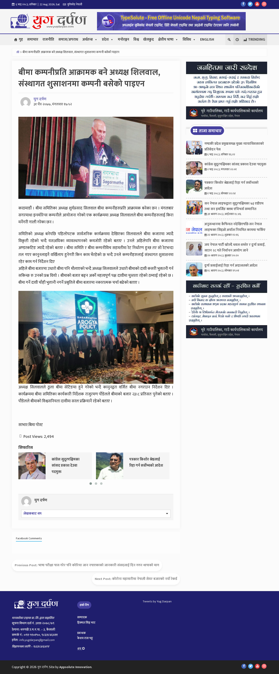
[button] (237, 39)
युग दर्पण (39, 99)
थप (79, 648)
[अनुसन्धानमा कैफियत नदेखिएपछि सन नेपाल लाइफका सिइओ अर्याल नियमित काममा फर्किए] (194, 229)
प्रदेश (105, 40)
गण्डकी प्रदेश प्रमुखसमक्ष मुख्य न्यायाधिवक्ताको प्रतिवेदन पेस (234, 146)
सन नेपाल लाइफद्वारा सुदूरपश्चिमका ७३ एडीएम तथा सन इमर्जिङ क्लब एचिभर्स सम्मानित (233, 206)
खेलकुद (148, 40)
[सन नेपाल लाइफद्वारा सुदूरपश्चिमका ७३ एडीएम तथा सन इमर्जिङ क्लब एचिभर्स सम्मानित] (128, 465)
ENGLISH (207, 40)
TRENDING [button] (256, 40)
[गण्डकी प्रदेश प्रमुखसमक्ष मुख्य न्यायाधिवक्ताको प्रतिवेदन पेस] (194, 148)
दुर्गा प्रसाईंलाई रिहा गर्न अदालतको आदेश (230, 265)
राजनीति (48, 40)
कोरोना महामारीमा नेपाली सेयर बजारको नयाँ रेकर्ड (144, 579)
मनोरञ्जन (123, 40)
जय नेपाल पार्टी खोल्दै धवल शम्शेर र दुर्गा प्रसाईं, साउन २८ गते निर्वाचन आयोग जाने (234, 247)
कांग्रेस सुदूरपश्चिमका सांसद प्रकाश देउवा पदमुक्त (235, 164)
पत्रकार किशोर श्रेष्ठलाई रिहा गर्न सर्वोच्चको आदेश (231, 185)
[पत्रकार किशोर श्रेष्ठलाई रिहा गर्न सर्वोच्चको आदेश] (50, 465)
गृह (21, 40)
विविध (187, 40)
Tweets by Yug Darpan (157, 601)
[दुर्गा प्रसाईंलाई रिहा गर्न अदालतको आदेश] (194, 270)
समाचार (32, 40)
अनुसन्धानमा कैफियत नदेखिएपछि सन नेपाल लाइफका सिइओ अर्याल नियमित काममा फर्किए (234, 227)
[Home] (17, 51)
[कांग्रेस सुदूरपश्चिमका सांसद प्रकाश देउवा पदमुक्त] (194, 169)
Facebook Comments (29, 538)
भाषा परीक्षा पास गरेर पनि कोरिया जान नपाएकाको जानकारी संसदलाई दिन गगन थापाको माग (98, 565)
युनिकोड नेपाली (74, 4)
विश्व (136, 40)
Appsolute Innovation (75, 667)
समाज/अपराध (68, 40)
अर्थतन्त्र (87, 40)
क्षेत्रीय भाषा (165, 40)
